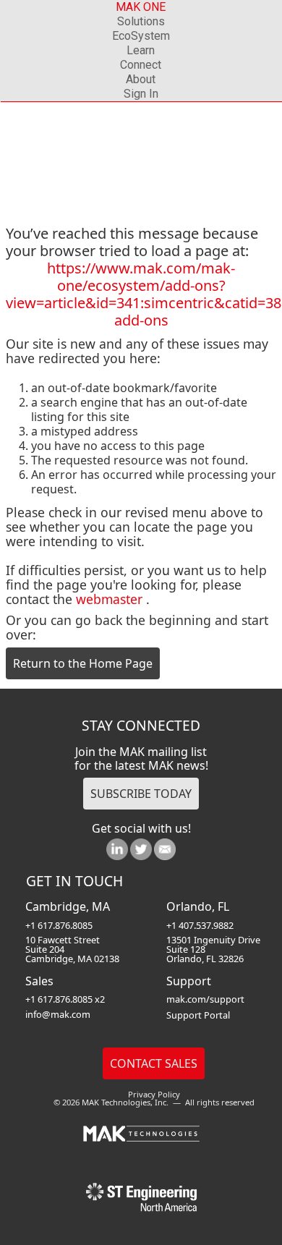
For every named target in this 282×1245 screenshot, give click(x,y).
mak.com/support (205, 999)
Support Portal (198, 1014)
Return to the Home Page (83, 663)
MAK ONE (141, 7)
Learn (141, 50)
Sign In (141, 94)
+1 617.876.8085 (59, 925)
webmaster (109, 599)
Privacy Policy (154, 1094)
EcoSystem (141, 36)
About (140, 79)
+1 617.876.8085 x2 (65, 999)
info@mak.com (57, 1014)
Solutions (141, 21)
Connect (140, 65)
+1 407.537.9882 (200, 925)
